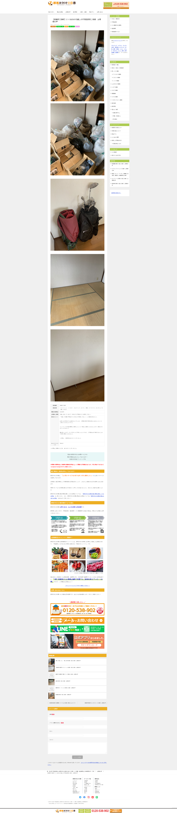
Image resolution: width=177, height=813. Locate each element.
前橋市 (66, 26)
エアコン (120, 45)
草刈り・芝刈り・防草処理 (117, 68)
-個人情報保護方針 (97, 783)
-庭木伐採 (85, 790)
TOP (71, 771)
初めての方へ (51, 12)
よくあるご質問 (115, 137)
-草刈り (85, 792)
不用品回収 (114, 22)
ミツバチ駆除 (116, 80)
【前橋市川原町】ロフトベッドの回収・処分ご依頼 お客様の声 (68, 667)
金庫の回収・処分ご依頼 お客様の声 (63, 681)
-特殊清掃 (85, 787)
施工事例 (75, 12)
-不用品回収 (86, 780)
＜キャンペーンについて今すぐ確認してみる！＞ (77, 585)
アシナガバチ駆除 (117, 74)
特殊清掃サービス (116, 31)
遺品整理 (114, 28)
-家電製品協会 (97, 791)
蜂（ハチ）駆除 (115, 71)
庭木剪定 (114, 106)
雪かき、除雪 (115, 109)
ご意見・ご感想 (83, 12)
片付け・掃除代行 (116, 18)
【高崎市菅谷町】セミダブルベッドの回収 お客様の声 (95, 702)
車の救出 (115, 119)
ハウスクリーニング (117, 40)
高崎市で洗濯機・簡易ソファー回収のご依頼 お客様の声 (67, 674)
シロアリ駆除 (115, 87)
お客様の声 (68, 12)
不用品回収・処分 (60, 26)
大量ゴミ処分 (71, 26)
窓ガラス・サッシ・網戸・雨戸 (120, 50)
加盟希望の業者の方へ (116, 192)
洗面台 (117, 49)
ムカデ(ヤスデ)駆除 (116, 84)
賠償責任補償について (76, 791)
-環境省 (96, 788)
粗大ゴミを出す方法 (116, 155)
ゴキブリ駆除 (115, 90)
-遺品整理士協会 (97, 792)
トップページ (75, 780)
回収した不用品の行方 (117, 140)
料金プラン (91, 12)
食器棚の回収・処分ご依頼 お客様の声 (63, 694)
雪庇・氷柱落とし (117, 116)
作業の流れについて (116, 130)
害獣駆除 (114, 93)
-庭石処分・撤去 (86, 784)
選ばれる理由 (60, 12)
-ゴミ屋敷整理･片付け (87, 783)
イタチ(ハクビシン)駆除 (117, 100)
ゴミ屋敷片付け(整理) (116, 25)
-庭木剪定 (85, 791)
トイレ (121, 49)
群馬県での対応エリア (117, 127)
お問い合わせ (100, 12)
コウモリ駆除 (115, 96)
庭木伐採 (114, 103)
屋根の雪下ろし (116, 112)
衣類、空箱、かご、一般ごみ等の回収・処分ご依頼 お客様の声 (68, 660)
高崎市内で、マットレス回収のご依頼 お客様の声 (65, 687)
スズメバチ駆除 (116, 77)
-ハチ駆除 (85, 788)
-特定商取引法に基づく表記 (99, 784)
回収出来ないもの (117, 143)
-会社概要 (96, 780)
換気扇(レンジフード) (119, 47)
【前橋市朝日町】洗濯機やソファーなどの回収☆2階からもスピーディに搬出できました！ (63, 702)
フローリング (114, 45)
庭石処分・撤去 (115, 64)
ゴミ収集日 (114, 152)
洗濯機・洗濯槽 (114, 52)
